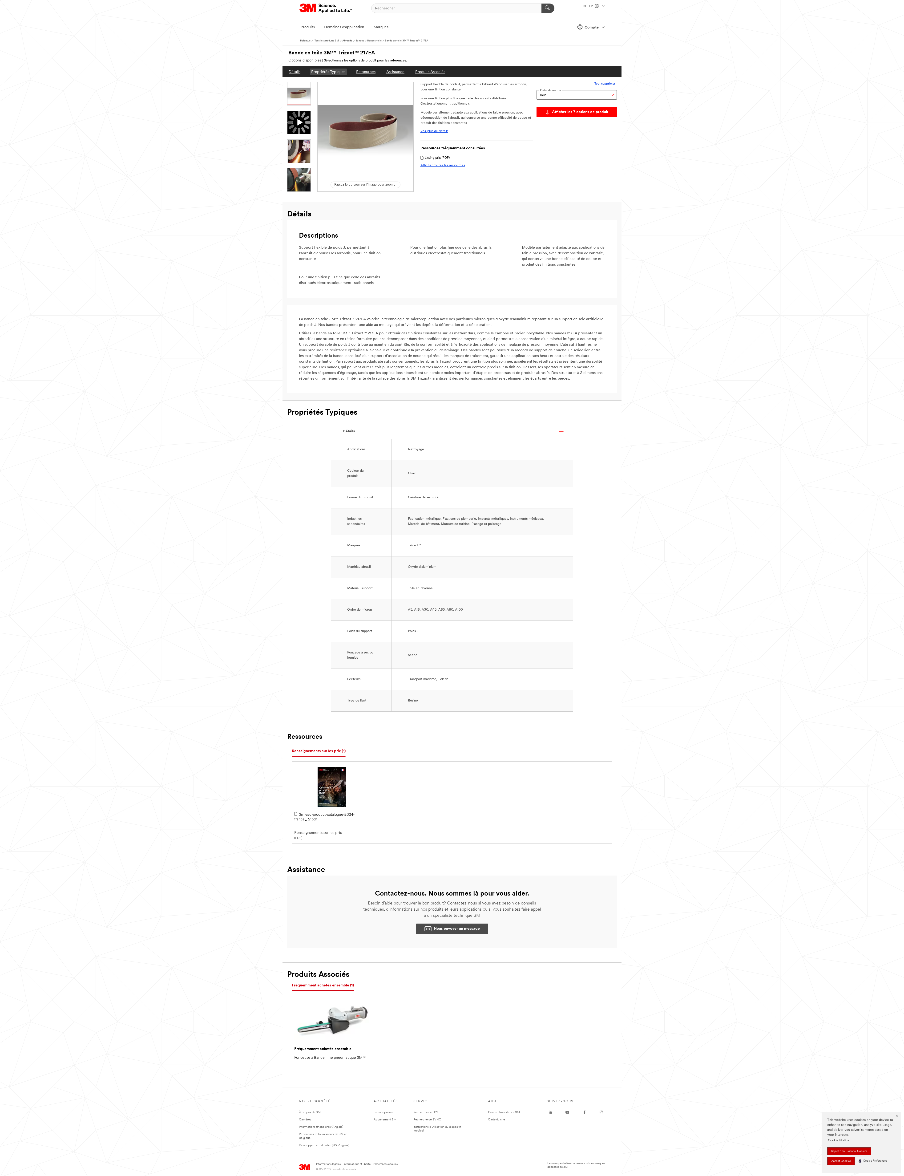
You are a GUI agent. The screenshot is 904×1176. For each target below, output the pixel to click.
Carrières (305, 1119)
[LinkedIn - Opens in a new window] (550, 1112)
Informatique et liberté (357, 1164)
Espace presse (383, 1112)
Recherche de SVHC (427, 1119)
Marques (381, 27)
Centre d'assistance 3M (504, 1112)
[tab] (319, 751)
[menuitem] (294, 72)
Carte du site (496, 1119)
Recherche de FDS (425, 1112)
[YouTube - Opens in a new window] (567, 1112)
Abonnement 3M (385, 1119)
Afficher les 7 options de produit (580, 112)
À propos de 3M (310, 1112)
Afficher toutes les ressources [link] (442, 165)
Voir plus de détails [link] (434, 131)
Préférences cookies (385, 1164)
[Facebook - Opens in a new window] (584, 1112)
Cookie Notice (838, 1140)
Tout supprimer (604, 83)
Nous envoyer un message (457, 929)
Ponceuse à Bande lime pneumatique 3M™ (330, 1058)
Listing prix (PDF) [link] (437, 158)
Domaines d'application (344, 27)
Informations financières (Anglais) (321, 1126)
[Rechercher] (547, 8)
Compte (592, 27)
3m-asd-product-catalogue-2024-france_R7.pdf (324, 817)
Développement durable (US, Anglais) (324, 1145)
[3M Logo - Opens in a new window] (326, 8)
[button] (872, 1161)
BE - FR (588, 6)
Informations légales (328, 1164)
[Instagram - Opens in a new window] (601, 1112)
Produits (308, 27)
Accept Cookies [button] (841, 1161)
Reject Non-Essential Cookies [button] (849, 1151)
